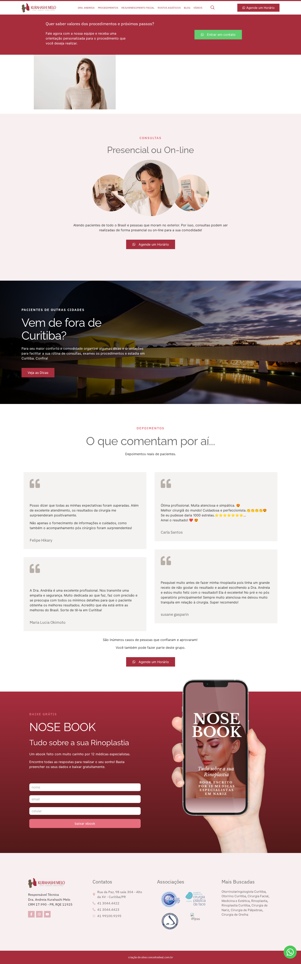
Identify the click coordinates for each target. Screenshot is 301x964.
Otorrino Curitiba (234, 896)
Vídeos (198, 7)
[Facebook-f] (31, 914)
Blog (187, 7)
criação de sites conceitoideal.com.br (150, 957)
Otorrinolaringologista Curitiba (244, 892)
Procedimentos (108, 7)
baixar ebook (85, 823)
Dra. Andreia (86, 7)
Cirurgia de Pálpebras (246, 910)
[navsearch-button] (212, 8)
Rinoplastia (259, 901)
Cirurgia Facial (258, 896)
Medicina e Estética (236, 901)
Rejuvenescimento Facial (137, 7)
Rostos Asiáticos (169, 7)
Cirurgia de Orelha (235, 914)
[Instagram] (39, 914)
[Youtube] (47, 914)
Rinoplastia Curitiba (236, 905)
